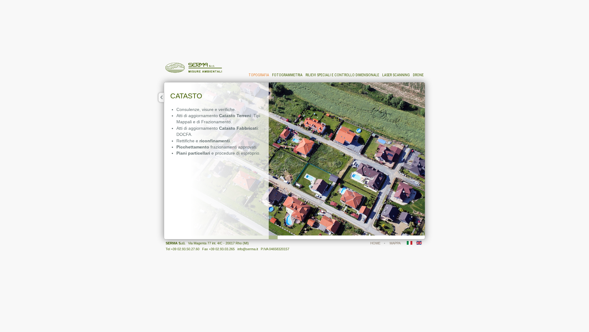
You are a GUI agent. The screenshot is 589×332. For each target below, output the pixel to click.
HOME (375, 243)
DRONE (418, 75)
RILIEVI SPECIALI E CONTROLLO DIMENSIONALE (342, 75)
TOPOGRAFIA (258, 75)
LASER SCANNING (396, 75)
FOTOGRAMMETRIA (287, 75)
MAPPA (395, 243)
